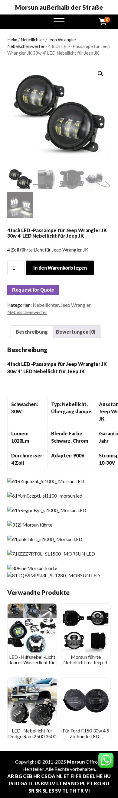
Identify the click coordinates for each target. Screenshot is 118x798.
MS (66, 783)
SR (31, 790)
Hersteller (33, 769)
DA (51, 776)
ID (16, 783)
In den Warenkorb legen (60, 268)
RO (97, 783)
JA (37, 783)
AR (10, 776)
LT (59, 783)
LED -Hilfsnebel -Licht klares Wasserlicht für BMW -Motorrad (32, 662)
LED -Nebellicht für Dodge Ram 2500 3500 (32, 733)
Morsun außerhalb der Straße (59, 7)
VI (87, 790)
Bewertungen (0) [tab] (75, 332)
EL (92, 776)
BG (18, 776)
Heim (12, 39)
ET (67, 776)
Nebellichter (32, 39)
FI (72, 776)
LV (52, 783)
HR (36, 776)
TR (80, 790)
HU (107, 776)
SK (38, 790)
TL (65, 790)
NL (59, 776)
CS (44, 776)
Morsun (76, 761)
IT (30, 783)
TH (72, 790)
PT (90, 783)
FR (79, 776)
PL (83, 783)
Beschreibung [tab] (32, 332)
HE (99, 776)
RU (105, 783)
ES (51, 790)
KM (45, 783)
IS (11, 783)
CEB (27, 776)
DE (86, 776)
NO (75, 783)
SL (45, 790)
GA (24, 783)
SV (58, 790)
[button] (100, 73)
